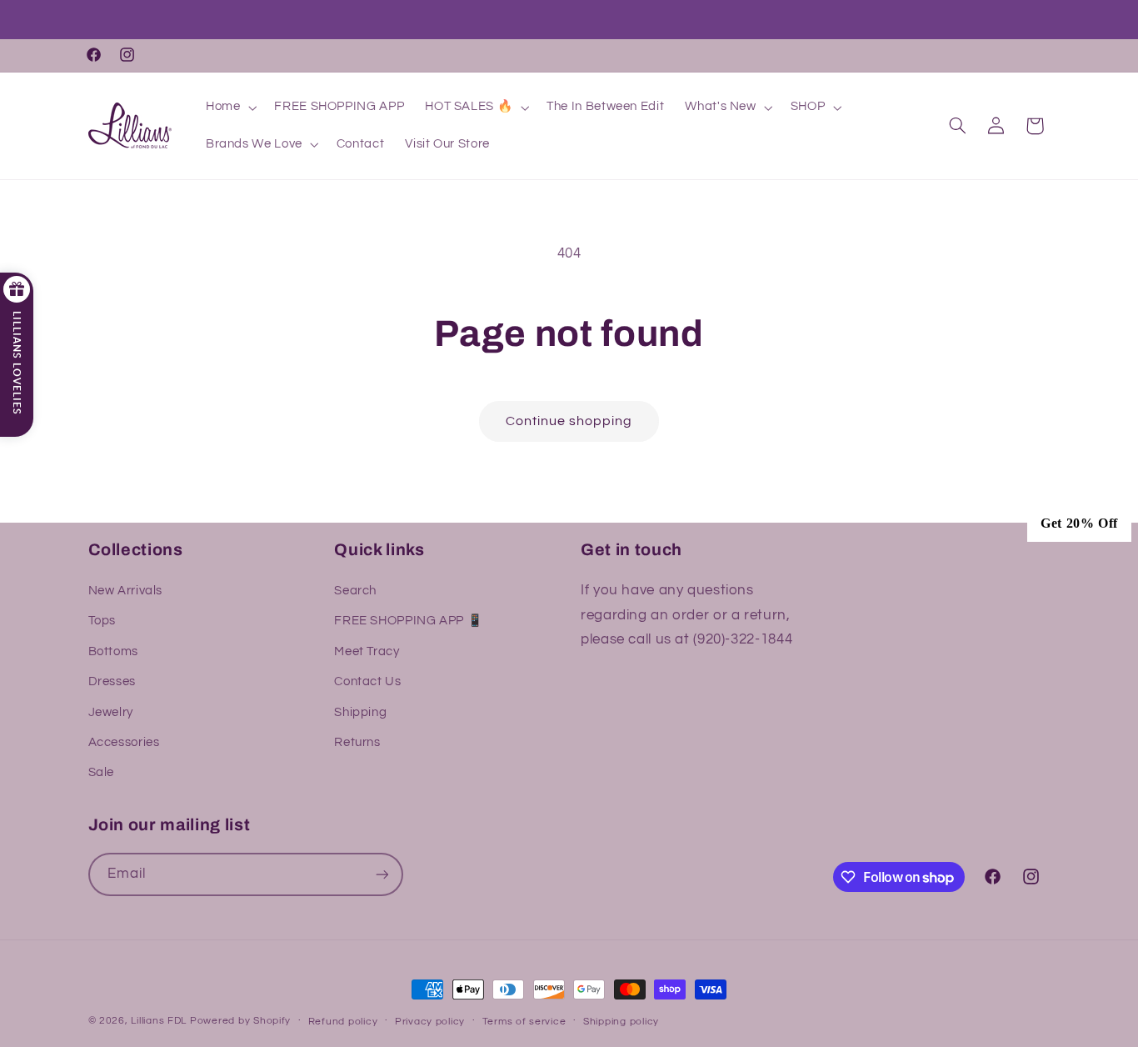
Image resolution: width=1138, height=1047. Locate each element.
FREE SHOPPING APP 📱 (408, 620)
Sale (101, 772)
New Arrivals (125, 590)
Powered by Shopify (240, 1020)
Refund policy (343, 1021)
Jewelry (110, 712)
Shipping (360, 712)
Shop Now (641, 20)
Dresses (112, 681)
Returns (357, 742)
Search (355, 590)
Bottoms (113, 651)
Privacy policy (430, 1021)
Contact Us (367, 681)
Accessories (124, 742)
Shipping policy (621, 1021)
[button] (229, 107)
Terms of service (524, 1021)
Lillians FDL (159, 1020)
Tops (102, 620)
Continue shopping (569, 421)
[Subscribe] (381, 874)
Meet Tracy (366, 651)
